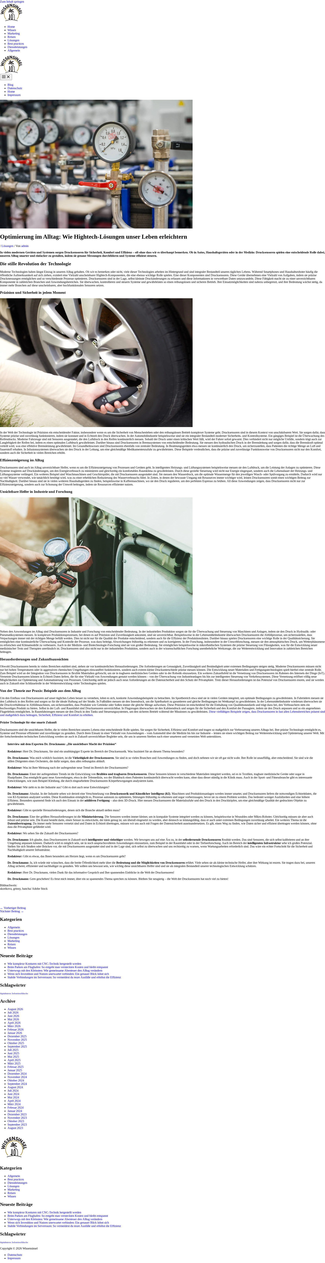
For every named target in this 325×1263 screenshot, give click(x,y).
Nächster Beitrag (12, 911)
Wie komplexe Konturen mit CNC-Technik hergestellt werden (44, 963)
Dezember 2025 (17, 1036)
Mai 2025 (13, 1056)
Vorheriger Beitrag (13, 907)
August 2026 (15, 1009)
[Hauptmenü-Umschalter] (6, 77)
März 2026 (14, 1026)
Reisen (12, 36)
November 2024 (17, 1077)
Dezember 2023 (17, 1114)
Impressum (14, 95)
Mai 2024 (13, 1097)
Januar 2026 (15, 1032)
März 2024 (14, 1104)
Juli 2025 (13, 1049)
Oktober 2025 (16, 1043)
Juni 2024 (13, 1094)
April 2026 (14, 1022)
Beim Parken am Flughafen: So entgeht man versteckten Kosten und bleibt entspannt (58, 967)
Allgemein (14, 50)
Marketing (14, 33)
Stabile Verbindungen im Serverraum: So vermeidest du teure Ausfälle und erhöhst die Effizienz (64, 977)
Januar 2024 (15, 1111)
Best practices (16, 43)
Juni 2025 (13, 1053)
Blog (10, 84)
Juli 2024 (13, 1090)
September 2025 (17, 1046)
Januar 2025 (15, 1070)
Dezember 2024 (17, 1073)
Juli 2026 (13, 1012)
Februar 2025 (16, 1066)
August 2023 (15, 1128)
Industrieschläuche (20, 993)
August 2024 (15, 1087)
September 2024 (17, 1083)
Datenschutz (15, 88)
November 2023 (17, 1117)
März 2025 (14, 1063)
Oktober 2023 (16, 1121)
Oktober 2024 (16, 1080)
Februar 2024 (16, 1107)
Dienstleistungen (17, 47)
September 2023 (17, 1124)
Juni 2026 (13, 1016)
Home (11, 26)
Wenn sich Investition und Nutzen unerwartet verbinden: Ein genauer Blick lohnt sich (58, 973)
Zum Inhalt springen (12, 1)
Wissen (12, 30)
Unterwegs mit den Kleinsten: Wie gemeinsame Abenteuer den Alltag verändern (55, 970)
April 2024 (14, 1100)
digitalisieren (5, 993)
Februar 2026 (16, 1029)
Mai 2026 (13, 1019)
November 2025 (17, 1039)
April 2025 (14, 1060)
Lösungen (13, 40)
